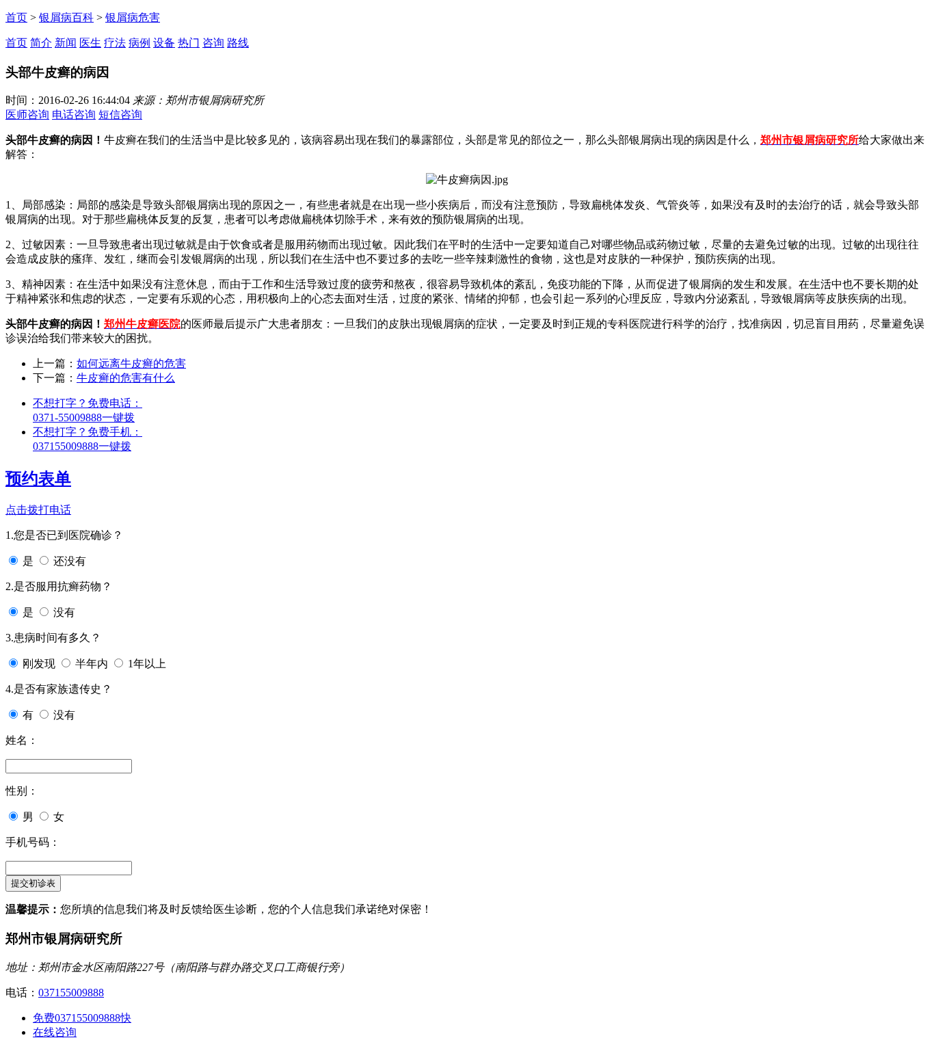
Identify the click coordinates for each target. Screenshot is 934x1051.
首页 (16, 17)
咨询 (213, 43)
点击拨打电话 (38, 510)
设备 (164, 43)
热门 (189, 43)
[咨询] (467, 179)
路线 (238, 43)
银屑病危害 (132, 17)
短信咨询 (120, 114)
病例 (139, 43)
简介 (41, 43)
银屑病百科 (66, 17)
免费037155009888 (82, 1018)
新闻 (66, 43)
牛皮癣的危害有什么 (126, 378)
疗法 (115, 43)
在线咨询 (55, 1032)
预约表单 (38, 479)
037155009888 (71, 992)
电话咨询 (74, 114)
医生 (90, 43)
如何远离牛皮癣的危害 (131, 363)
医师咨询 (27, 114)
